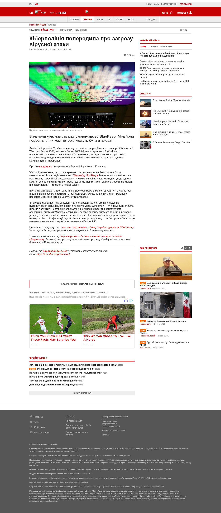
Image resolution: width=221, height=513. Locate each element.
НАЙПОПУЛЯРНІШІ (169, 4)
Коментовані (166, 46)
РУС (30, 4)
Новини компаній (147, 336)
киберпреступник (63, 292)
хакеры (37, 292)
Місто (100, 19)
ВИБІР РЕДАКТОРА (148, 248)
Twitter (36, 422)
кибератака (104, 292)
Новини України (148, 40)
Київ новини (145, 348)
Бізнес (119, 19)
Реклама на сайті (74, 421)
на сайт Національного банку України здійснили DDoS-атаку (97, 227)
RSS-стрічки (39, 427)
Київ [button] (31, 13)
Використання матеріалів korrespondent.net (78, 426)
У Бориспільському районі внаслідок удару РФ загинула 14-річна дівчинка (164, 54)
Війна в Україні (81, 30)
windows (76, 292)
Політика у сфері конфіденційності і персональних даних (111, 423)
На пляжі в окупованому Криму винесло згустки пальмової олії (68, 372)
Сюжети (144, 93)
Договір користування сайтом (115, 417)
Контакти (70, 416)
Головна (74, 19)
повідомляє (45, 166)
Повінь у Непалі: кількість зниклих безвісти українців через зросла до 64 (162, 62)
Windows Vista (48, 292)
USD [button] (51, 12)
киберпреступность (89, 292)
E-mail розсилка (41, 432)
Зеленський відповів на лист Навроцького (56, 380)
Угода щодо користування (113, 430)
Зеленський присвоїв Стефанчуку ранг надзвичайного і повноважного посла (76, 365)
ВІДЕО (148, 4)
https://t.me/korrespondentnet (53, 254)
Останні (143, 46)
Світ (110, 19)
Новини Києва (66, 30)
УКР (36, 4)
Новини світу (145, 288)
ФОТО (156, 4)
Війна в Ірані (64, 29)
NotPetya (92, 175)
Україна (88, 19)
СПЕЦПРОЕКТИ (186, 4)
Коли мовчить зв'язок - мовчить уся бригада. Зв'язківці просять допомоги (162, 69)
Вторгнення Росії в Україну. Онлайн (171, 100)
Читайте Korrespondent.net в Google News (82, 284)
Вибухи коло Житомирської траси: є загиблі (57, 376)
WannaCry (79, 175)
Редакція (105, 435)
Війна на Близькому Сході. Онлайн (171, 142)
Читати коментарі (82, 393)
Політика (52, 24)
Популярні (153, 46)
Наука (131, 19)
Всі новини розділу (37, 24)
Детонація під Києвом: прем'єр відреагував (56, 384)
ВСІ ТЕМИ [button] (183, 30)
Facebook (38, 417)
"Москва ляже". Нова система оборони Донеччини (65, 369)
